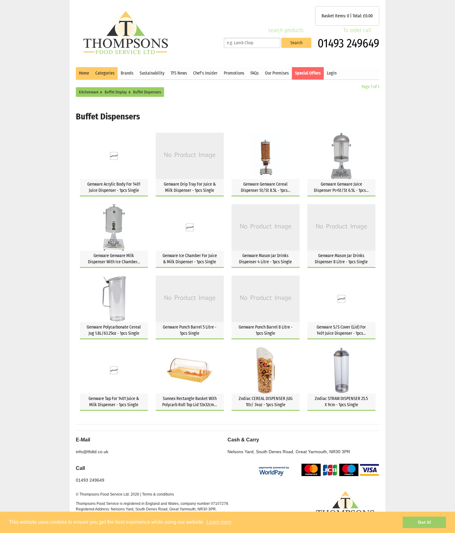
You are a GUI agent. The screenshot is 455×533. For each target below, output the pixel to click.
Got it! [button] (424, 522)
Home (84, 73)
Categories (105, 73)
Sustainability (152, 73)
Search (296, 42)
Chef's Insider (205, 73)
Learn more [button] (219, 522)
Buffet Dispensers (147, 92)
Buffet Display (116, 92)
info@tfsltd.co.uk (92, 451)
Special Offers (308, 73)
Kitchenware (88, 92)
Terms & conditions (158, 494)
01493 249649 (348, 43)
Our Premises (277, 73)
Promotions (234, 73)
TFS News (179, 73)
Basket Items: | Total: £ (347, 16)
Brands (127, 73)
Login (331, 73)
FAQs (254, 73)
